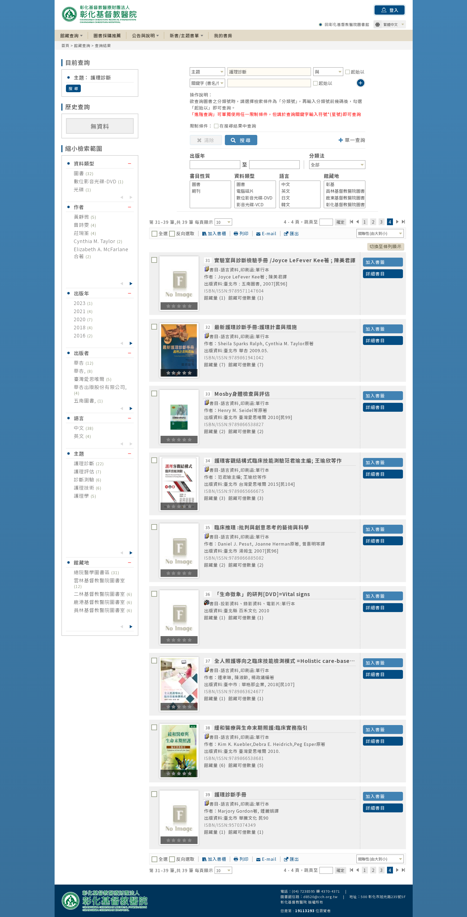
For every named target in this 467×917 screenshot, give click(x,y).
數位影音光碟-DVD (96, 181)
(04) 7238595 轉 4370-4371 (316, 891)
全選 (163, 233)
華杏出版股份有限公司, (100, 386)
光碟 (79, 189)
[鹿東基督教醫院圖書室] (342, 197)
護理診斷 (85, 463)
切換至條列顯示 (385, 246)
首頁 (65, 45)
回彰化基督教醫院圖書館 (347, 24)
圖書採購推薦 (107, 35)
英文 (79, 435)
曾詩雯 (82, 224)
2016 (80, 335)
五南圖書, (85, 400)
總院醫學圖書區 (92, 572)
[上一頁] (357, 222)
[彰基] (342, 184)
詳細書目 (375, 273)
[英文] (297, 191)
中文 (79, 427)
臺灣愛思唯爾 (90, 378)
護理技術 (85, 487)
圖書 (79, 173)
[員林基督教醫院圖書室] (342, 191)
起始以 (358, 71)
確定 (340, 222)
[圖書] (208, 184)
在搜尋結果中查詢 (237, 125)
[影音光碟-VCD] (252, 204)
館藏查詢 (69, 35)
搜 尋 (74, 88)
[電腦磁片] (252, 191)
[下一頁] (397, 222)
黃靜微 (82, 216)
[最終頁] (403, 222)
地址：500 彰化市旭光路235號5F (377, 896)
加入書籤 (375, 262)
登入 (394, 10)
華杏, (80, 370)
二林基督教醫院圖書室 (100, 593)
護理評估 (85, 471)
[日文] (297, 197)
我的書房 (223, 35)
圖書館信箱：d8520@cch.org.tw (309, 896)
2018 (80, 327)
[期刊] (208, 191)
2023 (80, 302)
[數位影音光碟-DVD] (252, 197)
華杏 (79, 362)
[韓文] (297, 204)
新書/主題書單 (184, 35)
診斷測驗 (85, 479)
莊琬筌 (82, 232)
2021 (80, 310)
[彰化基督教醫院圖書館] (342, 204)
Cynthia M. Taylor (95, 240)
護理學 (82, 495)
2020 (80, 319)
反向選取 (185, 233)
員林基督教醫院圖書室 (100, 609)
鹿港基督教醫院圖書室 (100, 601)
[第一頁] (351, 222)
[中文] (297, 184)
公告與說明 (143, 35)
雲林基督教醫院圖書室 (99, 580)
